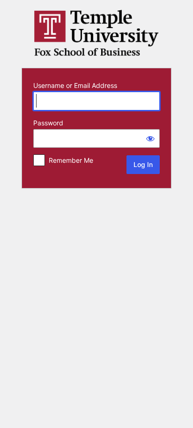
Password (48, 123)
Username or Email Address (75, 85)
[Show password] (150, 138)
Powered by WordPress (96, 33)
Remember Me (71, 160)
